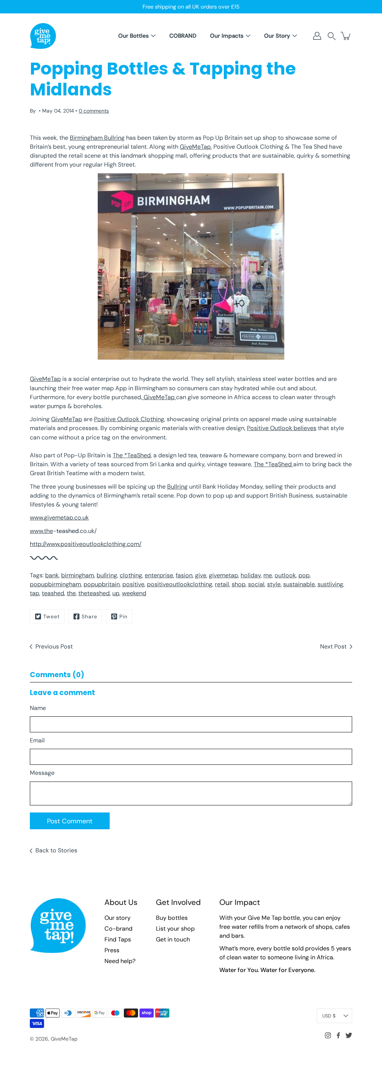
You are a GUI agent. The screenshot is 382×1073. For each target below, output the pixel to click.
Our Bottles (133, 36)
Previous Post (54, 646)
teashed (53, 593)
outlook (285, 575)
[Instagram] (328, 1035)
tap (34, 593)
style (274, 584)
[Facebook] (338, 1035)
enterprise (159, 575)
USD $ (328, 1016)
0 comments (94, 110)
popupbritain (102, 584)
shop (238, 584)
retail (222, 584)
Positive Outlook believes (281, 428)
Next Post (333, 646)
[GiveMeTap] (43, 35)
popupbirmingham (55, 584)
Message (42, 773)
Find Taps (117, 939)
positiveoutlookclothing (179, 584)
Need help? (119, 961)
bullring (107, 575)
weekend (134, 593)
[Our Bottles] (153, 36)
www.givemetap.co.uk (59, 517)
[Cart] (346, 36)
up (115, 593)
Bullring (177, 486)
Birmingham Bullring (97, 138)
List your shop (175, 928)
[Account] (317, 36)
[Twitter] (348, 1035)
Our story (117, 918)
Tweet (51, 616)
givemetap (223, 575)
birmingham (77, 575)
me (267, 575)
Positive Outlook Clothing (129, 419)
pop (304, 575)
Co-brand (118, 928)
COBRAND (182, 36)
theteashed (94, 593)
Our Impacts (227, 36)
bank (52, 575)
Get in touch (173, 939)
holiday (251, 575)
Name (38, 708)
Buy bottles (172, 918)
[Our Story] (294, 36)
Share (89, 616)
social (256, 584)
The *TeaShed (132, 455)
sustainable (299, 584)
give (200, 575)
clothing (131, 575)
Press (111, 950)
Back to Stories (56, 850)
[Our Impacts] (248, 36)
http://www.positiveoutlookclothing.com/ (85, 544)
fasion (184, 575)
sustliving (330, 584)
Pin (123, 616)
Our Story (277, 36)
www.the (41, 531)
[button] (332, 36)
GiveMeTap (195, 147)
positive (133, 584)
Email (37, 740)
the (71, 593)
